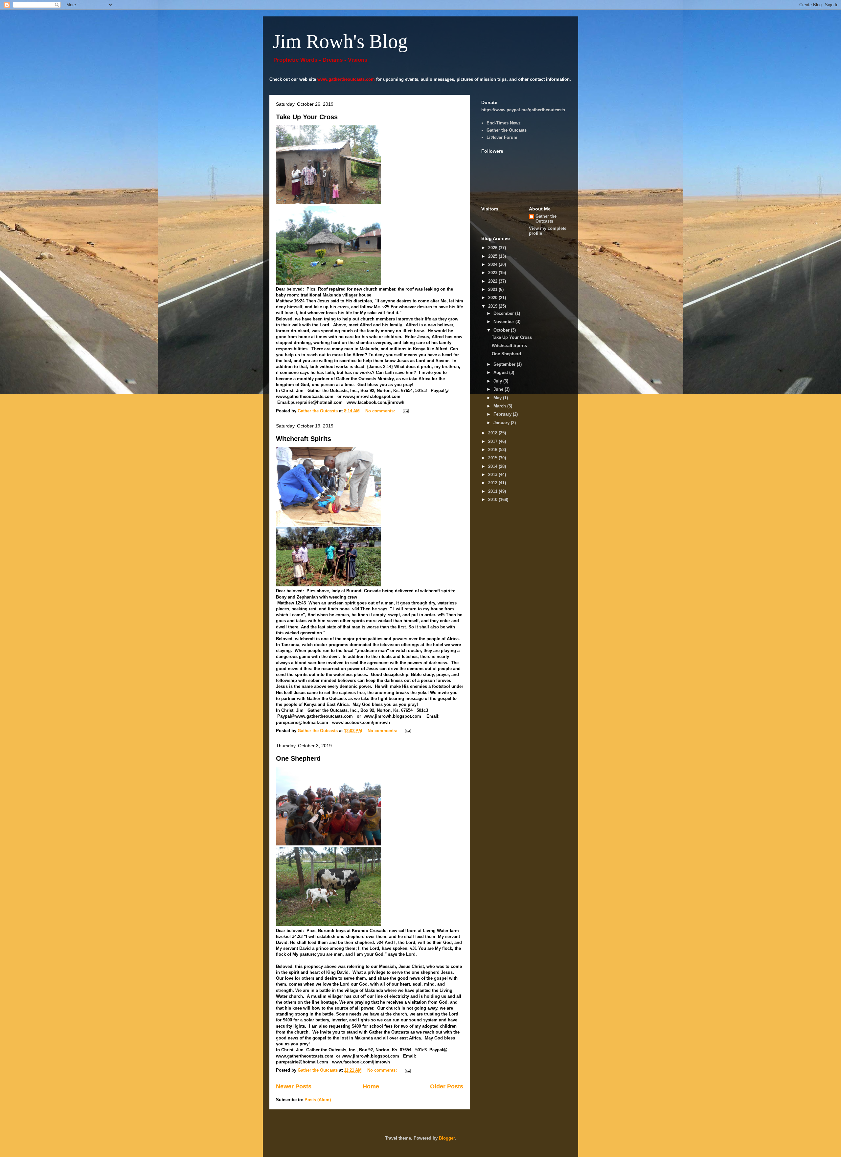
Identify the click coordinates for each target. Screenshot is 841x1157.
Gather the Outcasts (507, 130)
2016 (493, 449)
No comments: (380, 410)
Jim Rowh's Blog (340, 41)
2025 (493, 256)
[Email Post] (405, 410)
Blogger (447, 1138)
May (498, 397)
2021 (493, 289)
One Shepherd (298, 758)
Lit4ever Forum (502, 137)
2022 (493, 281)
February (503, 414)
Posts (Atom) (318, 1099)
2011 (493, 491)
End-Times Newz (504, 122)
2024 (493, 264)
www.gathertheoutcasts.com (346, 79)
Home (371, 1086)
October (502, 330)
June (499, 389)
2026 (493, 247)
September (505, 364)
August (501, 372)
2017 (493, 441)
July (498, 381)
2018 (493, 432)
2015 (493, 457)
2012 (493, 482)
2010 (493, 499)
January (502, 422)
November (504, 321)
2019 (493, 306)
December (504, 313)
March (500, 406)
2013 (493, 474)
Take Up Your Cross (307, 116)
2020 (493, 297)
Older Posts (446, 1086)
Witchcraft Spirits (303, 438)
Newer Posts (293, 1086)
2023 (493, 272)
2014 (493, 466)
